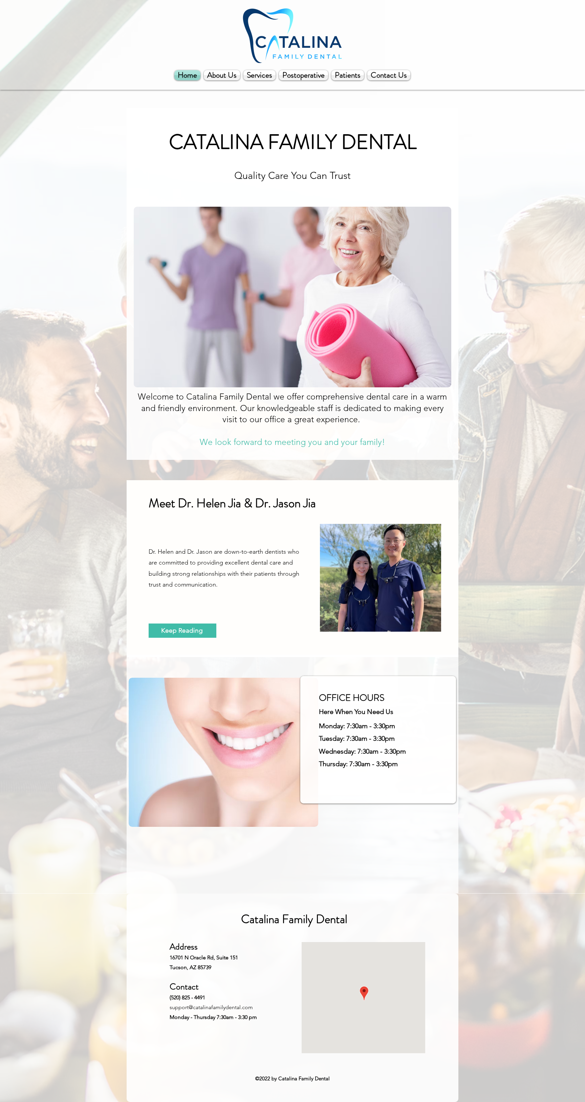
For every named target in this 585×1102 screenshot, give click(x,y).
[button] (292, 297)
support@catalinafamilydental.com (211, 1007)
